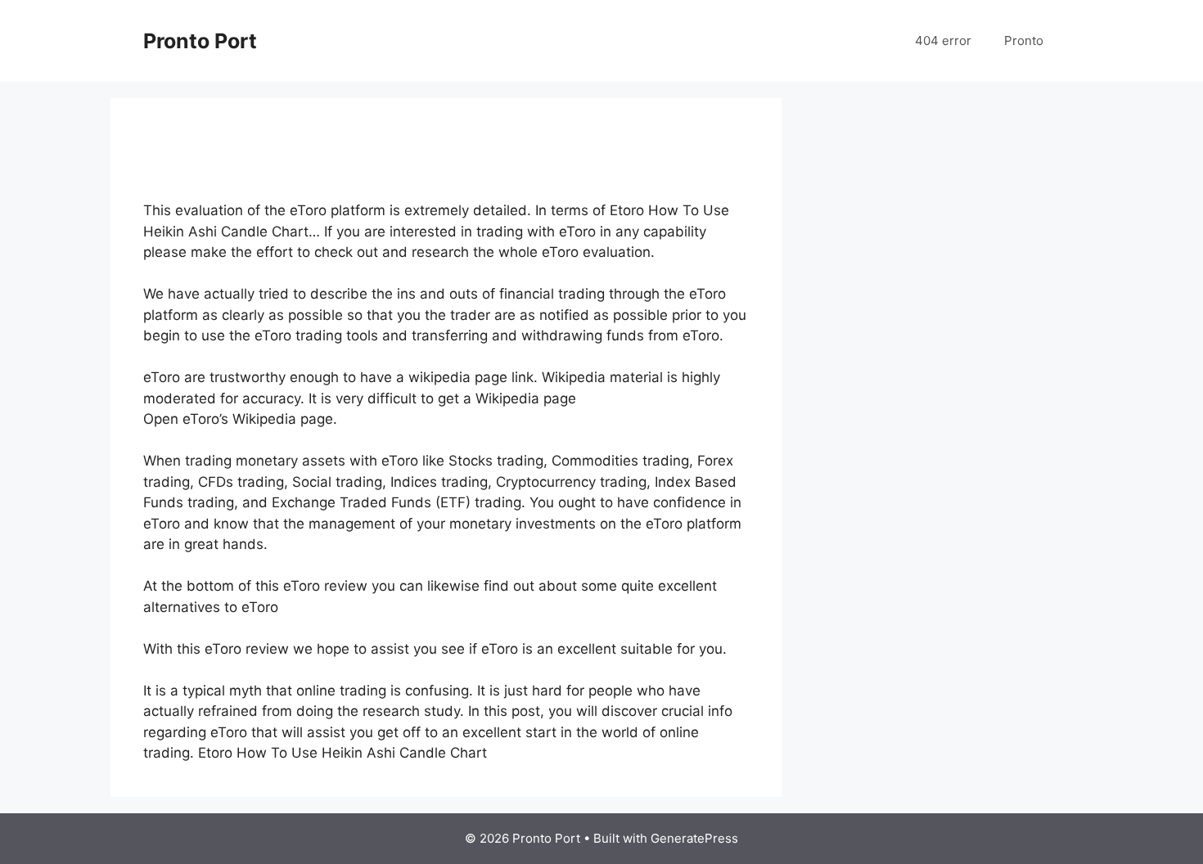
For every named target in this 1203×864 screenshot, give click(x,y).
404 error (943, 40)
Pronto (1023, 40)
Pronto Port (200, 41)
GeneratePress (694, 838)
